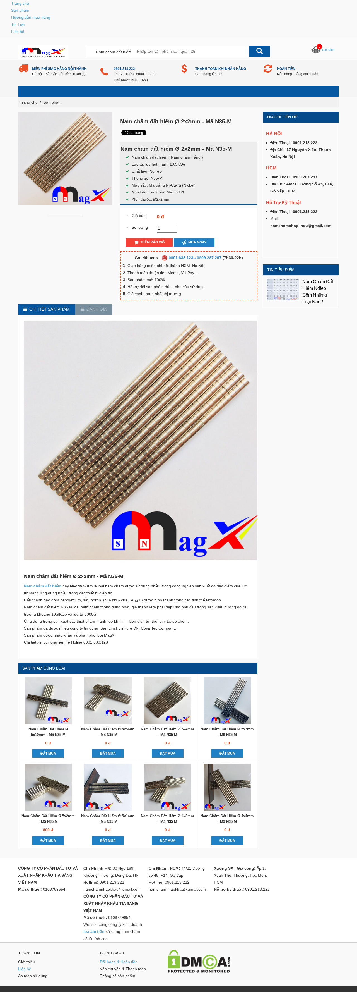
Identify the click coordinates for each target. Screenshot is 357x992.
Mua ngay (196, 242)
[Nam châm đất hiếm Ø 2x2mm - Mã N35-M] (66, 216)
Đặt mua (48, 754)
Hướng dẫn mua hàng (30, 17)
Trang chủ (20, 3)
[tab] (46, 309)
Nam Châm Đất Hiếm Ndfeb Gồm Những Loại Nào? (317, 291)
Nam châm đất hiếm (42, 586)
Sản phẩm (20, 10)
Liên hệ (17, 31)
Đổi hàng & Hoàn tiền (119, 962)
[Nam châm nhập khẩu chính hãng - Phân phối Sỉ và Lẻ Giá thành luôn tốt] (43, 51)
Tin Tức (18, 24)
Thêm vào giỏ (152, 242)
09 (171, 257)
